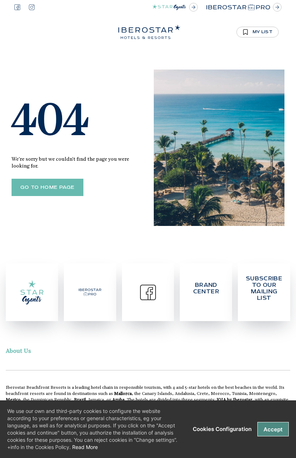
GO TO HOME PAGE (47, 187)
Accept (273, 429)
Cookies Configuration (222, 429)
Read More (85, 447)
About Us (18, 351)
